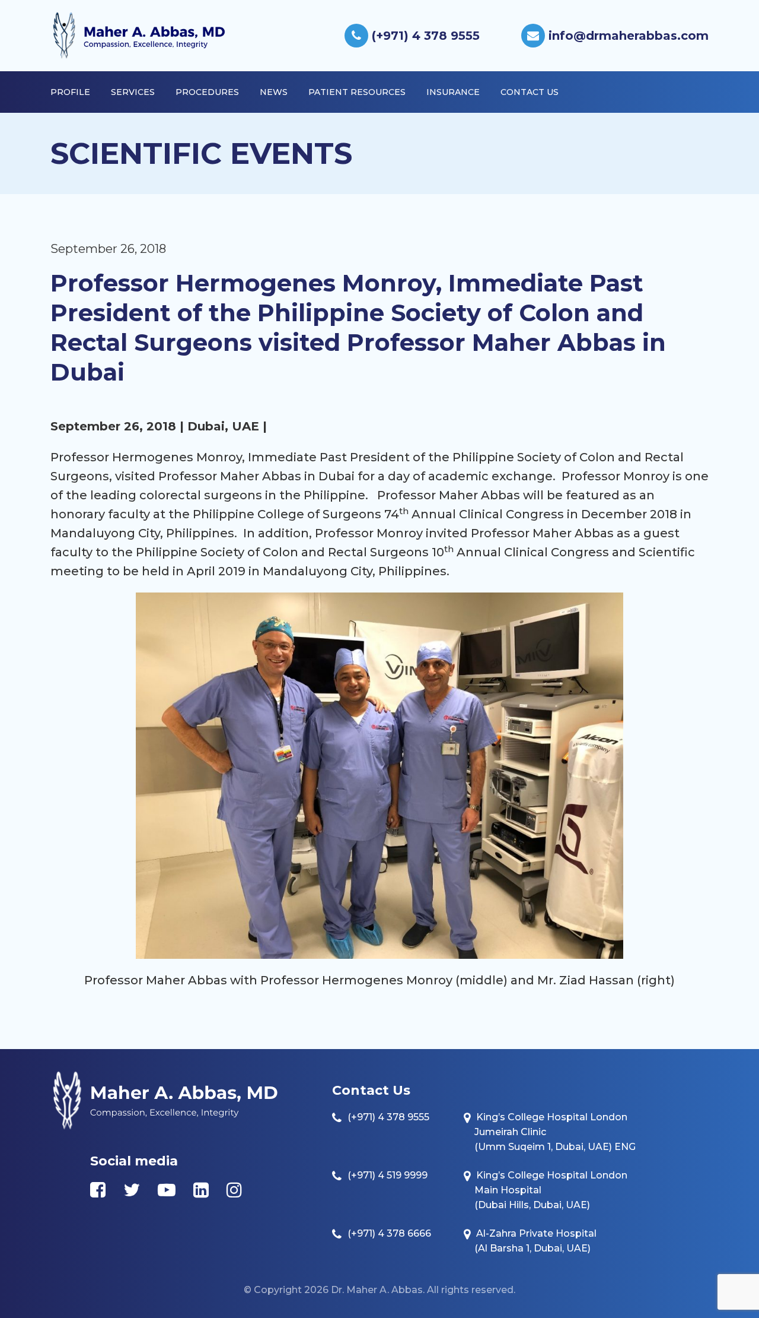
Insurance (453, 92)
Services (133, 92)
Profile (70, 92)
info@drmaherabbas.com (627, 35)
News (274, 92)
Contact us (529, 92)
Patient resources (357, 92)
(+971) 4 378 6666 (389, 1233)
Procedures (207, 92)
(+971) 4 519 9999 (387, 1175)
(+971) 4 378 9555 (424, 35)
